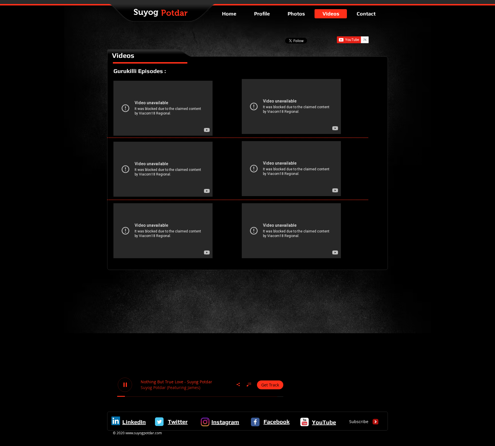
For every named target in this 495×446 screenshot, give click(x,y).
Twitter (178, 421)
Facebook (277, 421)
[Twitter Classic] (159, 421)
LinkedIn (134, 422)
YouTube (324, 422)
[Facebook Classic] (255, 422)
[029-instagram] (205, 422)
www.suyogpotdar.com (143, 433)
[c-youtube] (304, 422)
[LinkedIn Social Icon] (115, 421)
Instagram (225, 422)
